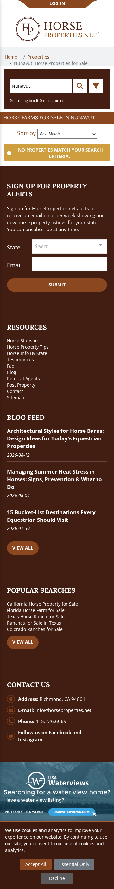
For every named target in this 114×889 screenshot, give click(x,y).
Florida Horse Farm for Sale (36, 610)
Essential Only (74, 864)
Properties (39, 57)
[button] (57, 117)
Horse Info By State (27, 353)
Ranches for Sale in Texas (34, 623)
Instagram (30, 739)
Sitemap (15, 397)
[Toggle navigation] (8, 9)
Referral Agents (23, 378)
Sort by (26, 133)
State (13, 247)
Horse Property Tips (28, 347)
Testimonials (20, 359)
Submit (57, 284)
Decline (57, 878)
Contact (15, 391)
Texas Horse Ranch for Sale (36, 617)
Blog (11, 372)
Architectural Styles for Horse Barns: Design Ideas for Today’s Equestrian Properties (55, 438)
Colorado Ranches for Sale (35, 629)
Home (11, 57)
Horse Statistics (23, 340)
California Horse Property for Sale (42, 604)
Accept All (35, 864)
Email (14, 265)
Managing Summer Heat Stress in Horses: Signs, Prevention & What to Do (54, 479)
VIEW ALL (22, 548)
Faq (11, 366)
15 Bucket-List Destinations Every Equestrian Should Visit (51, 515)
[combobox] (69, 246)
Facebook (60, 732)
